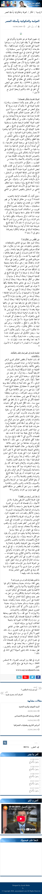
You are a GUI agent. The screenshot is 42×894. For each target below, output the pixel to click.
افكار (31, 12)
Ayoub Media (25, 885)
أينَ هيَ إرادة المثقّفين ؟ (29, 688)
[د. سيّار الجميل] (21, 3)
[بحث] (5, 743)
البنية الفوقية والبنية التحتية (29, 707)
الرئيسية (39, 12)
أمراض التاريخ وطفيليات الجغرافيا (26, 725)
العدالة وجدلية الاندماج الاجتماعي (26, 716)
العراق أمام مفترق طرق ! (14, 693)
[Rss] (23, 888)
